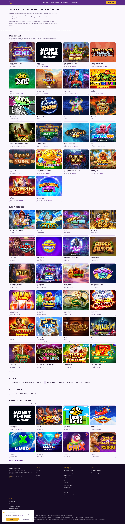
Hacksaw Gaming (28, 382)
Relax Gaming (51, 382)
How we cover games (96, 473)
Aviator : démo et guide (69, 473)
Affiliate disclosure (13, 508)
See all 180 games (14, 372)
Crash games (74, 2)
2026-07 (23, 393)
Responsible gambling (14, 506)
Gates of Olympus (68, 485)
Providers (65, 2)
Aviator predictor (68, 475)
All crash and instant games (17, 460)
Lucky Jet (66, 482)
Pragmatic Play (15, 382)
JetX (65, 480)
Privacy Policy (19, 515)
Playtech (79, 382)
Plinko (65, 477)
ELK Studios (88, 382)
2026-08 (13, 393)
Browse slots (111, 2)
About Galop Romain (96, 470)
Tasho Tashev (21, 476)
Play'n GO (40, 382)
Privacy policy (12, 501)
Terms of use (12, 503)
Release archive (40, 473)
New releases (55, 2)
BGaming (70, 382)
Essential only (26, 519)
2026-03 (33, 393)
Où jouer (66, 492)
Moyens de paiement (69, 494)
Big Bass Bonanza (68, 490)
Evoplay (61, 382)
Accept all (12, 519)
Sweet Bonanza (67, 487)
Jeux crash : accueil (68, 470)
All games (46, 2)
